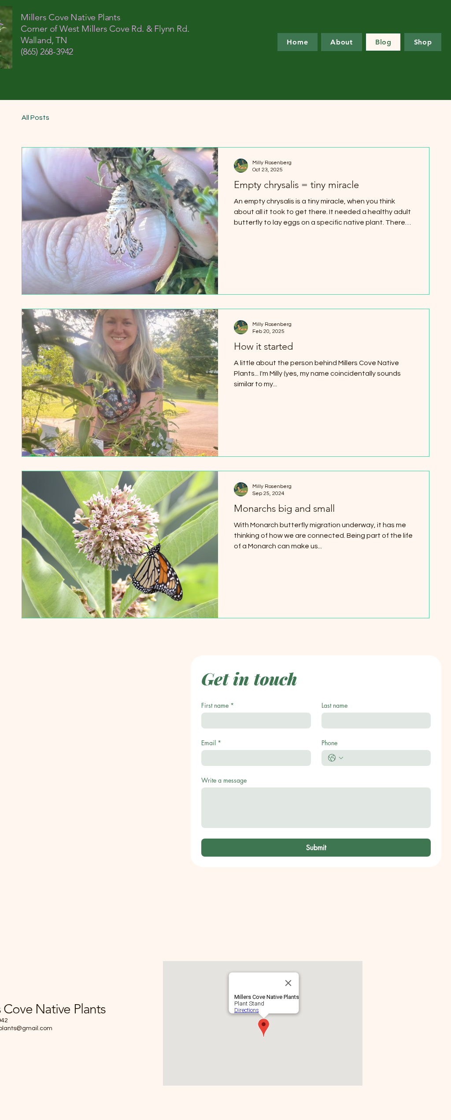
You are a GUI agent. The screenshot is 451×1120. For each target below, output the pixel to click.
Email (211, 743)
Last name (334, 705)
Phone (329, 743)
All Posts (35, 117)
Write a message (224, 780)
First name (217, 705)
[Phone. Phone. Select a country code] (335, 758)
